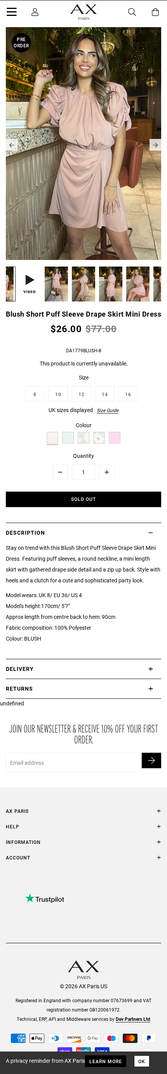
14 (105, 394)
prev (11, 145)
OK (141, 1061)
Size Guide (107, 410)
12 (81, 394)
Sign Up (151, 760)
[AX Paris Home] (83, 12)
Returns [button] (19, 688)
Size (84, 377)
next (155, 145)
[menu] (12, 13)
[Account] (35, 12)
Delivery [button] (20, 668)
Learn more (105, 1061)
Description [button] (25, 532)
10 (58, 394)
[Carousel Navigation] (83, 145)
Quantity (83, 455)
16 (128, 394)
